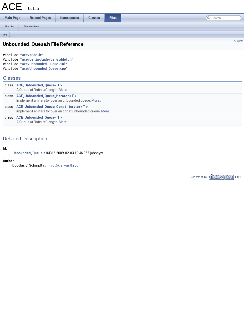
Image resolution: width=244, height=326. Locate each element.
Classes (238, 40)
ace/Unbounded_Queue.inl (44, 64)
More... (64, 90)
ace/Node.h (31, 55)
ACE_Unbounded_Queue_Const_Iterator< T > (52, 107)
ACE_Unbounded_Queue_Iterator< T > (46, 96)
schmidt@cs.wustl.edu (60, 165)
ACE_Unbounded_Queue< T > (39, 85)
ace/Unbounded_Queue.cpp (44, 68)
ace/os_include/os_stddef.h (46, 59)
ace (5, 34)
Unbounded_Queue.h (28, 153)
